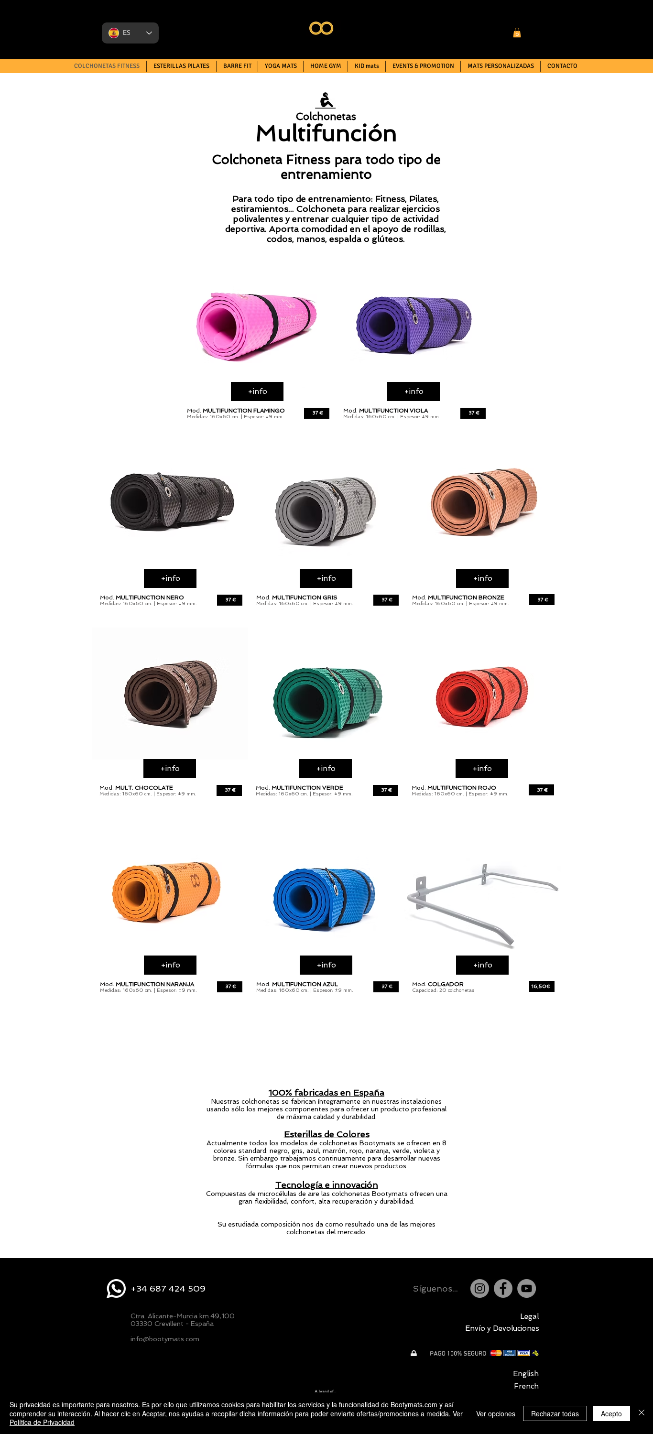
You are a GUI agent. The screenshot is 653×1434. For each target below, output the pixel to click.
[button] (517, 32)
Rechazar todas (555, 1413)
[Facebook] (503, 1288)
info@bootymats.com (165, 1339)
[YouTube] (526, 1288)
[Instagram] (479, 1288)
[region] (257, 322)
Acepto (611, 1413)
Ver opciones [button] (495, 1413)
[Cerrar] (641, 1413)
